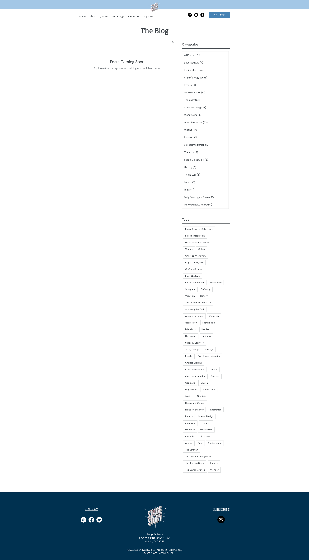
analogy (209, 349)
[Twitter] (99, 520)
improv (189, 416)
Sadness (206, 336)
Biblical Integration (195, 235)
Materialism (206, 429)
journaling (190, 423)
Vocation (190, 295)
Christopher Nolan (194, 369)
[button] (173, 42)
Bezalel (188, 356)
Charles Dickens (193, 362)
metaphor (190, 436)
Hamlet (205, 329)
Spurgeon (190, 289)
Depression (191, 389)
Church (213, 369)
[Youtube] (196, 15)
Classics (215, 376)
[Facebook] (91, 520)
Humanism (190, 336)
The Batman (191, 449)
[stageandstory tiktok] (83, 520)
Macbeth (190, 429)
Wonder (214, 469)
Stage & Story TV (194, 342)
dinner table (209, 389)
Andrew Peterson (194, 315)
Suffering (206, 289)
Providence (216, 282)
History (204, 295)
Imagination (215, 409)
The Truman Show (194, 463)
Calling (201, 249)
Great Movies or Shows (197, 242)
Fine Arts (201, 396)
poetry (188, 443)
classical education (195, 376)
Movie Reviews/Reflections (199, 229)
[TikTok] (190, 15)
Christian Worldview (195, 255)
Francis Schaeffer (194, 409)
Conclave (190, 382)
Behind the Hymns (194, 282)
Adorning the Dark (194, 309)
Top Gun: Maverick (195, 469)
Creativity (214, 315)
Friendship (190, 329)
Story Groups (192, 349)
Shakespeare (215, 443)
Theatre (214, 463)
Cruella (204, 382)
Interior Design (205, 416)
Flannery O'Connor (195, 402)
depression (191, 322)
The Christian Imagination (198, 456)
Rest (200, 443)
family (188, 396)
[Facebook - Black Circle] (202, 15)
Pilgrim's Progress (194, 262)
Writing (189, 249)
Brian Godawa (192, 275)
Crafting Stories (193, 269)
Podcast (205, 436)
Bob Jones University (209, 356)
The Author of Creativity (198, 302)
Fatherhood (208, 322)
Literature (206, 423)
